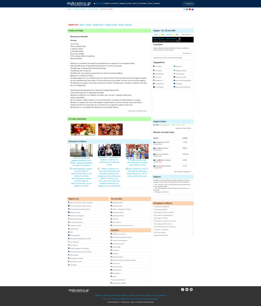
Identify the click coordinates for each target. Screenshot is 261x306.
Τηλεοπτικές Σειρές (75, 261)
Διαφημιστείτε (124, 299)
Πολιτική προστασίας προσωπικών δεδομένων (144, 299)
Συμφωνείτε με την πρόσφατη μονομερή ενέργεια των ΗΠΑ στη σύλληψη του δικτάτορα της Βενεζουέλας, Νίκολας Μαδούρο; (171, 181)
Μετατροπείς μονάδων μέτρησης (121, 237)
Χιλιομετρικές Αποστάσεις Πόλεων (121, 225)
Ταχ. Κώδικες (73, 245)
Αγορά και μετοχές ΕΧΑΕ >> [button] (183, 128)
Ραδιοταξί (114, 219)
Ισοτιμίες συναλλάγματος (118, 240)
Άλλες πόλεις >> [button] (187, 34)
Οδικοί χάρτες (115, 222)
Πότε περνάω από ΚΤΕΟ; (173, 209)
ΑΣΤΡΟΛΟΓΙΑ (114, 3)
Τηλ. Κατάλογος (73, 242)
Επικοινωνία (106, 299)
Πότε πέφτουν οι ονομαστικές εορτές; (173, 221)
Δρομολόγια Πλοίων (117, 212)
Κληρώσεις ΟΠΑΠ (180, 77)
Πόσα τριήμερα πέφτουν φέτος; (173, 224)
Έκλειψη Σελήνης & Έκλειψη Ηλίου (79, 209)
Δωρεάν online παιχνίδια (173, 235)
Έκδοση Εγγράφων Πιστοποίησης (78, 248)
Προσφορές (178, 83)
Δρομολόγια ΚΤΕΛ (116, 202)
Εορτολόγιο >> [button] (187, 53)
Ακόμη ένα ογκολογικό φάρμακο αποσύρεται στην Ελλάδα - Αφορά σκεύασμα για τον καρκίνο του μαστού (81, 161)
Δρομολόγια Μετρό (116, 215)
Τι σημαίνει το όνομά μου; (173, 229)
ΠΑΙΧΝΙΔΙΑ (122, 3)
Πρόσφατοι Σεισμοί (74, 225)
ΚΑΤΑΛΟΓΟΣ (157, 3)
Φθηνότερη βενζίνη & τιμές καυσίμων (80, 251)
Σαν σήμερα (157, 70)
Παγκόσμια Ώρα (179, 74)
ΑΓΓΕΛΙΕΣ (129, 3)
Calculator (114, 253)
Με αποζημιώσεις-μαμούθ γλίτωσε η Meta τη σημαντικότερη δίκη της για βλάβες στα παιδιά (81, 182)
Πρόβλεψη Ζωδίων (180, 70)
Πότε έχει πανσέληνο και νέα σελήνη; (173, 226)
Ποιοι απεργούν (158, 87)
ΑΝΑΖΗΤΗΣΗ (188, 3)
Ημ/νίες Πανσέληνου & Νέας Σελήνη (79, 206)
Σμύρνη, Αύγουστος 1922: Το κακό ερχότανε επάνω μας (137, 175)
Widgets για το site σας (118, 234)
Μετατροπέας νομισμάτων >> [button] (183, 171)
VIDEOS (150, 3)
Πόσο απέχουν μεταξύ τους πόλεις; (173, 212)
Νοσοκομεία (157, 66)
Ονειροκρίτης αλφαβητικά (173, 206)
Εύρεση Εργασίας (74, 235)
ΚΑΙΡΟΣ (135, 3)
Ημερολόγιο (114, 250)
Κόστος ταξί (115, 263)
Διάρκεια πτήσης (116, 266)
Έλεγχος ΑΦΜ (115, 247)
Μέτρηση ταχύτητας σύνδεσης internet (122, 260)
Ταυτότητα (115, 299)
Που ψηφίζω (72, 265)
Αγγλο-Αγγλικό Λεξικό (117, 280)
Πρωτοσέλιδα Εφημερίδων (182, 80)
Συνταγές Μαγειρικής (75, 222)
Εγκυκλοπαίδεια (116, 270)
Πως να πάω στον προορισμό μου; (173, 215)
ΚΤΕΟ (70, 232)
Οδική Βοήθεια (73, 255)
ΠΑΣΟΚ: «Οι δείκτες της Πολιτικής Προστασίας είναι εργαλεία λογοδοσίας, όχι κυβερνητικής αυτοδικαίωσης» (109, 182)
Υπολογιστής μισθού (117, 244)
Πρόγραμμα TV (158, 80)
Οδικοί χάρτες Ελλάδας (173, 218)
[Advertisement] (130, 17)
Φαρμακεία (178, 66)
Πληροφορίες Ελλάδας (75, 258)
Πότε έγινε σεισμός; (173, 232)
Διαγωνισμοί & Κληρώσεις (182, 87)
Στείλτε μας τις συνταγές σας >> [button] (138, 111)
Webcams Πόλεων (74, 212)
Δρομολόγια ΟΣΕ (116, 206)
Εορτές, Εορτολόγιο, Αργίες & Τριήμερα (80, 202)
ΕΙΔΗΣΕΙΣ (107, 3)
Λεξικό (113, 276)
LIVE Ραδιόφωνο (158, 83)
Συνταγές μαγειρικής (80, 9)
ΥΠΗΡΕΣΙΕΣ (100, 3)
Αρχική (69, 9)
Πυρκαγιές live (73, 229)
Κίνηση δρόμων (158, 74)
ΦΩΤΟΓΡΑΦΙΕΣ (143, 3)
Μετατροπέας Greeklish (118, 283)
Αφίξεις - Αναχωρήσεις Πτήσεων (121, 209)
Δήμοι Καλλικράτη (116, 257)
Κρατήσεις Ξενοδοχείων (76, 215)
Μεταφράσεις (115, 273)
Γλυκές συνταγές (93, 9)
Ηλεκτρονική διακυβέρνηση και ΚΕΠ (79, 238)
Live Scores (157, 77)
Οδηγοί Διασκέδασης (75, 219)
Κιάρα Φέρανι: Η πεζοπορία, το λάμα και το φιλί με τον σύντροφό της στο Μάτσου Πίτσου (109, 161)
